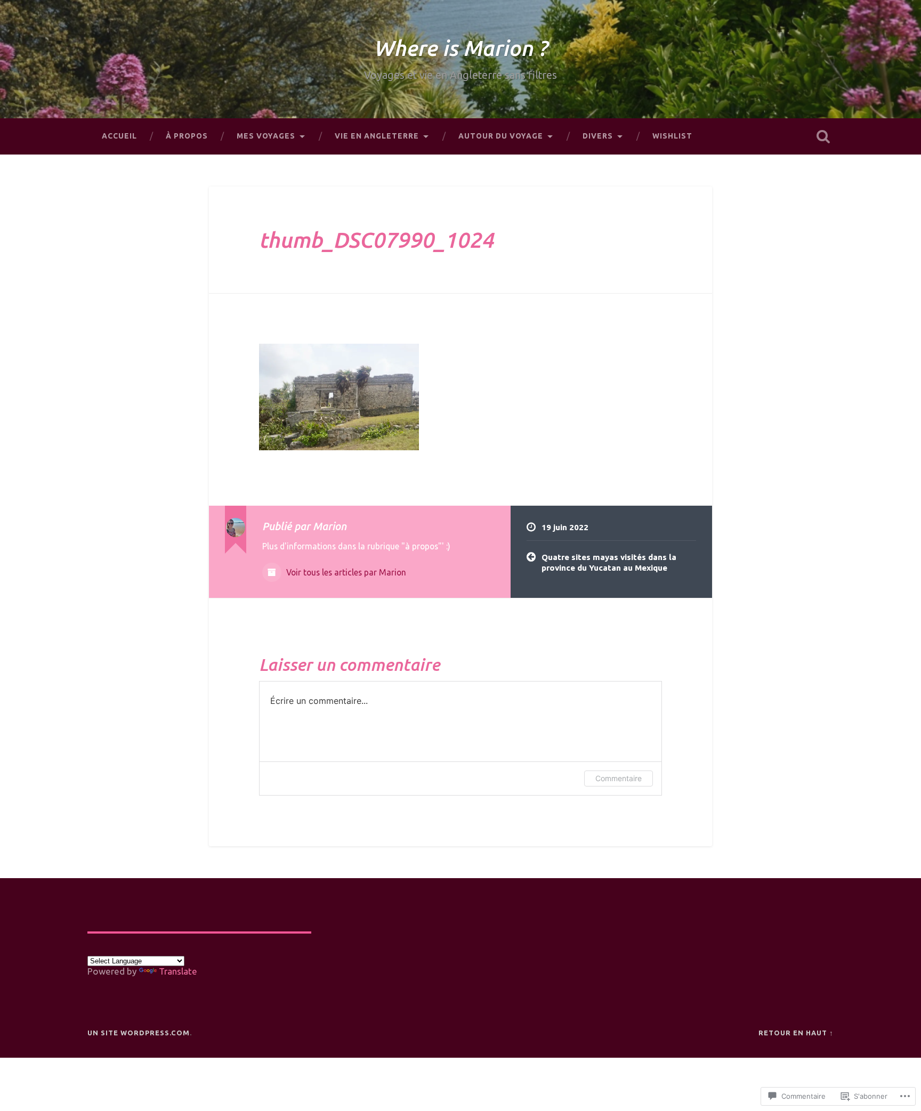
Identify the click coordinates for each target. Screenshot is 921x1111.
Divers (598, 136)
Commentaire (618, 778)
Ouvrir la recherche (823, 136)
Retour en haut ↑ (796, 1032)
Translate (178, 971)
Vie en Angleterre (377, 136)
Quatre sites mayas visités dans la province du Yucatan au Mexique (609, 563)
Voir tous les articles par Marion (345, 572)
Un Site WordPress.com (138, 1032)
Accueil (119, 136)
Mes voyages (266, 136)
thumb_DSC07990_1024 (376, 240)
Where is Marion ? (460, 48)
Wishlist (672, 136)
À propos (187, 136)
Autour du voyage (500, 136)
